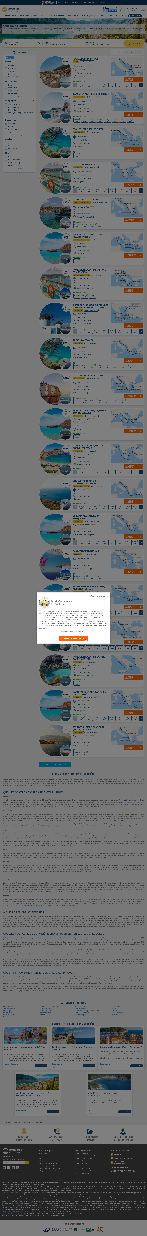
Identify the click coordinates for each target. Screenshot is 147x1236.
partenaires (65, 611)
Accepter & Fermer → (99, 596)
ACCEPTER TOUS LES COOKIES (72, 639)
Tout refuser (80, 631)
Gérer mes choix (66, 631)
